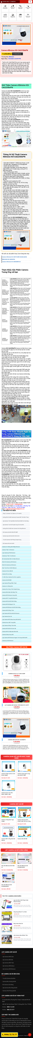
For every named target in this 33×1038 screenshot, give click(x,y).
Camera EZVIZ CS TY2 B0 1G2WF (16, 673)
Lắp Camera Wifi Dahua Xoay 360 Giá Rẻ (11, 619)
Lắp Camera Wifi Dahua (8, 966)
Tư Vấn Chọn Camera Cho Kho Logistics (11, 577)
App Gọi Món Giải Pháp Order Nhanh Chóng (21, 901)
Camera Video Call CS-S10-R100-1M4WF (8, 774)
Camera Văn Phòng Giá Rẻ (9, 990)
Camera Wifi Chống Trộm (8, 610)
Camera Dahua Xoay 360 (7, 634)
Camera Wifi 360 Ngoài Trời (8, 604)
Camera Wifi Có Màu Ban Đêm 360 (10, 631)
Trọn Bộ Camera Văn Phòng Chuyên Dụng (12, 539)
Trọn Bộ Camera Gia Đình (9, 978)
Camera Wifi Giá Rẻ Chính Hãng (9, 601)
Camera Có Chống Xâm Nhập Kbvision (11, 546)
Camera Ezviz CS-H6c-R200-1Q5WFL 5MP (7, 793)
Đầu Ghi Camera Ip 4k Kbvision (9, 562)
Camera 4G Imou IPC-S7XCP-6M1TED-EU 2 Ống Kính (24, 820)
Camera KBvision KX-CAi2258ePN (17, 739)
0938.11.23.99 (10, 1007)
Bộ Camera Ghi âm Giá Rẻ (8, 543)
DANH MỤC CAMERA (9, 1)
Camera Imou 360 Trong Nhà (8, 622)
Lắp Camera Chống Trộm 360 (9, 625)
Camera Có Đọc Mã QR (7, 571)
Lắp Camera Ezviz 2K (7, 616)
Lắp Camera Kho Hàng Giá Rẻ (10, 987)
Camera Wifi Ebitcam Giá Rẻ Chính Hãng (11, 607)
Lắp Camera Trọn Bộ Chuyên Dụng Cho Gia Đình (13, 524)
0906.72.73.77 (10, 1009)
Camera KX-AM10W (22, 838)
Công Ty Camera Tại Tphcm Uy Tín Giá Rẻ (12, 513)
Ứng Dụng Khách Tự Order (20, 911)
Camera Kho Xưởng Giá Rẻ (9, 981)
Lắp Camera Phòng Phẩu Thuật (9, 583)
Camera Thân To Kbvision (8, 549)
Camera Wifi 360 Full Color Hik (9, 628)
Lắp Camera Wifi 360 (8, 959)
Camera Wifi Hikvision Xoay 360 (9, 595)
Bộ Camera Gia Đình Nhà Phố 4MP (10, 532)
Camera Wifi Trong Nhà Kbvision (9, 598)
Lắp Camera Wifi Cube (8, 956)
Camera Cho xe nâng (7, 574)
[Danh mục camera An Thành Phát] (30, 1)
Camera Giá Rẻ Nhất (6, 580)
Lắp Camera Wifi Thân (8, 962)
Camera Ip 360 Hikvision (7, 640)
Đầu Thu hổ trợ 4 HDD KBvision (9, 568)
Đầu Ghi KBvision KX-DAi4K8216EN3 (23, 866)
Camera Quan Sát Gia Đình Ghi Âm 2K (11, 536)
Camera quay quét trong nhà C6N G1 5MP (24, 774)
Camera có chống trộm (7, 586)
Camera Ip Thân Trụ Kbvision (9, 555)
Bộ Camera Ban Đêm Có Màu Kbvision (11, 558)
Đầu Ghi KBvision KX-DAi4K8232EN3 (6, 885)
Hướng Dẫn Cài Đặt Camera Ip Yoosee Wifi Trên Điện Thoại (16, 517)
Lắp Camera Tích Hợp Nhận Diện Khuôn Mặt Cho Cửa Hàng (16, 521)
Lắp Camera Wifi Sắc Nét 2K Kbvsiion (10, 613)
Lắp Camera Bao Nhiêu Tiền (21, 935)
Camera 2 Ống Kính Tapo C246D (7, 820)
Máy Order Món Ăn (18, 923)
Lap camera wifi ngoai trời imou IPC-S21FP (17, 705)
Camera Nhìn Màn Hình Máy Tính (9, 592)
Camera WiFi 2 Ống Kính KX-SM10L (8, 839)
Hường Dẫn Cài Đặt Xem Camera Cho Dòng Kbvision (14, 528)
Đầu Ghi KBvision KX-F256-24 (8, 866)
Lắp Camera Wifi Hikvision (9, 969)
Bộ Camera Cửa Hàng (8, 984)
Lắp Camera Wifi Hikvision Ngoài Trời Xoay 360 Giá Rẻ (14, 637)
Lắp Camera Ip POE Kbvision (8, 552)
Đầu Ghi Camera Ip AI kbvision (9, 565)
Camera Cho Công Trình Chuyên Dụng (11, 589)
